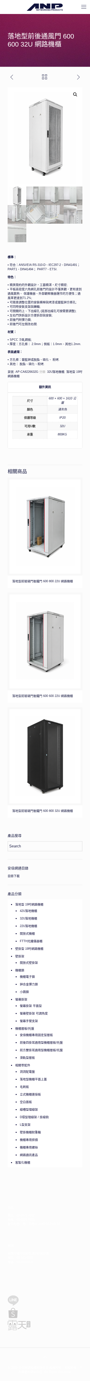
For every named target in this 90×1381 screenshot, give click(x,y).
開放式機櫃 (27, 933)
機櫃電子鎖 (27, 976)
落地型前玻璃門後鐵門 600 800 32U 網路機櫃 (42, 811)
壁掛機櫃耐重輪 (30, 1132)
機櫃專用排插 (29, 1140)
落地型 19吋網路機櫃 (29, 904)
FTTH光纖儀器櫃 (31, 941)
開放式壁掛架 (29, 962)
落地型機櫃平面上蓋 (33, 1079)
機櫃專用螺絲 (29, 1147)
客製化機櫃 (22, 1162)
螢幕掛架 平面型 (31, 1006)
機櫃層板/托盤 (24, 1028)
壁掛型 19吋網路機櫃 (29, 948)
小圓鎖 (24, 992)
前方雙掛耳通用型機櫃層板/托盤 (41, 1050)
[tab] (45, 387)
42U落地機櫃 (28, 911)
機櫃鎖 (19, 970)
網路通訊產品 (29, 1155)
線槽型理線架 (29, 1109)
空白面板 (26, 1102)
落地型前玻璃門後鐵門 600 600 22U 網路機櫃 (42, 696)
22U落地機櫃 (28, 926)
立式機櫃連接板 (30, 1094)
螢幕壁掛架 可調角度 (34, 1013)
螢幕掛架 (21, 999)
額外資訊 (45, 387)
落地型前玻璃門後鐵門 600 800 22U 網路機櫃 (42, 581)
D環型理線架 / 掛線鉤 (34, 1117)
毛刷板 (24, 1087)
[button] (75, 94)
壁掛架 (19, 956)
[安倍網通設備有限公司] (45, 7)
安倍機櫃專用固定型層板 (36, 1035)
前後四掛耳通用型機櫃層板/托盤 (41, 1042)
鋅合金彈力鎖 (29, 984)
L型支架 (25, 1124)
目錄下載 (14, 876)
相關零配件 (22, 1065)
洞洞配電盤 (27, 1071)
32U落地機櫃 (55, 371)
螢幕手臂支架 (29, 1021)
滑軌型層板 (27, 1057)
